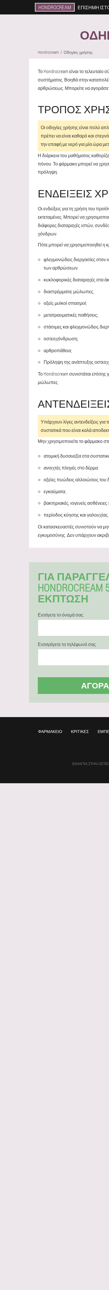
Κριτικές (80, 731)
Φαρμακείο (50, 731)
